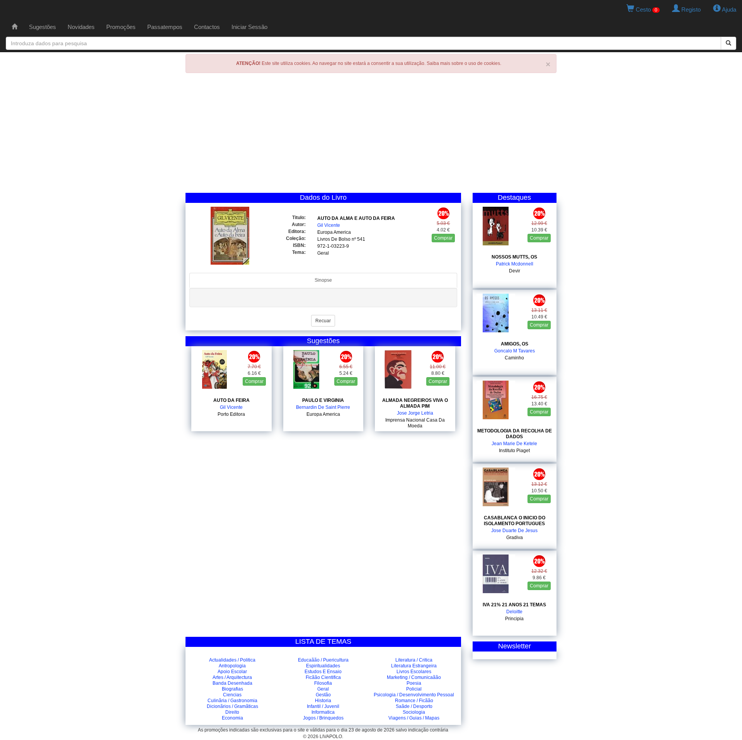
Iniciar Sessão (249, 27)
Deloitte (514, 611)
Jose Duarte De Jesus (514, 530)
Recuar (323, 320)
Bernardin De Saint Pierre (323, 407)
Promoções (121, 27)
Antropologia (232, 666)
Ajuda (728, 9)
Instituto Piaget (514, 450)
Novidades (81, 27)
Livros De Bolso (334, 239)
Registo (690, 9)
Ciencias (232, 694)
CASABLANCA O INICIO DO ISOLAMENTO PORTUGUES (514, 520)
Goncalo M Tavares (514, 351)
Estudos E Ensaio (323, 671)
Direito (232, 712)
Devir (514, 271)
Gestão (323, 694)
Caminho (514, 358)
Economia (232, 718)
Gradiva (514, 537)
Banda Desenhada (232, 683)
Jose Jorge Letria (415, 413)
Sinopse (323, 280)
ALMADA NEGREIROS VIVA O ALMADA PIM (415, 403)
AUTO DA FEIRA (231, 400)
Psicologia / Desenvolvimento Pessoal (414, 694)
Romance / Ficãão (414, 700)
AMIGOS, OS (514, 344)
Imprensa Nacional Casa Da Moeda (415, 423)
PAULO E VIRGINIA (323, 400)
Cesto (645, 9)
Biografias (232, 689)
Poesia (414, 683)
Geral (323, 253)
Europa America (334, 232)
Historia (323, 700)
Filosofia (323, 683)
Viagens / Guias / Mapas (413, 718)
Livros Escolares (414, 671)
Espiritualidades (323, 666)
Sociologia (414, 712)
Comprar (443, 238)
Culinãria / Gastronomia (232, 700)
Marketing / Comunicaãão (414, 677)
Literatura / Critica (413, 660)
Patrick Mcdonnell (514, 264)
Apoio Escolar (232, 671)
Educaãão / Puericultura (323, 660)
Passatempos (164, 27)
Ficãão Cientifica (323, 677)
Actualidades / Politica (232, 660)
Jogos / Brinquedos (323, 718)
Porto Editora (231, 414)
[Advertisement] (371, 135)
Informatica (323, 712)
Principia (514, 618)
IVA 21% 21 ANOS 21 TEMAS (514, 604)
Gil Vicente (328, 225)
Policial (414, 689)
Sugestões (42, 27)
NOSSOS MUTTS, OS (514, 257)
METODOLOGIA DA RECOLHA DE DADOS (514, 433)
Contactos (207, 27)
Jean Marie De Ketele (514, 443)
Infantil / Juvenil (323, 706)
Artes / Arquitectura (232, 677)
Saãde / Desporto (414, 706)
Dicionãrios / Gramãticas (232, 706)
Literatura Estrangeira (414, 666)
